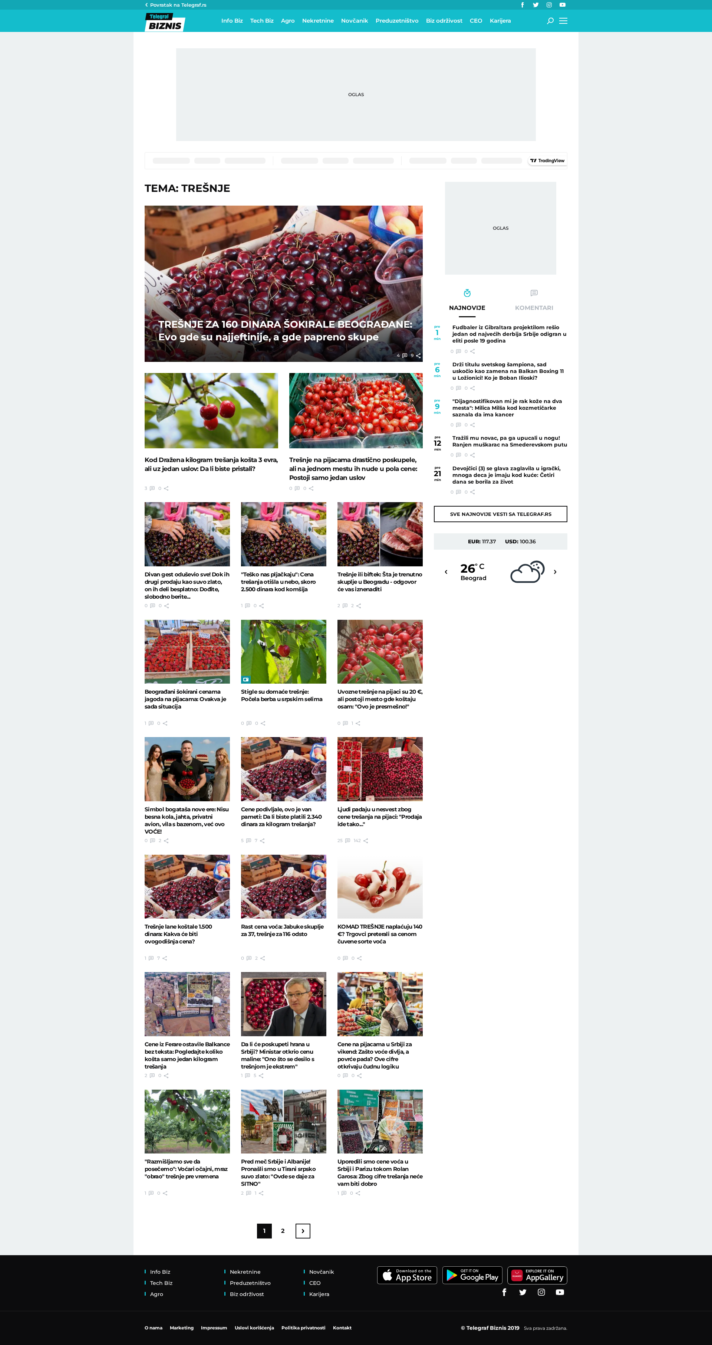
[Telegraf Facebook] (522, 5)
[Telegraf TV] (562, 5)
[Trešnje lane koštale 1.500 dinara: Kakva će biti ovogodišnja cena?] (187, 887)
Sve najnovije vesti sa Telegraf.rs (500, 514)
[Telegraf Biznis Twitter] (536, 5)
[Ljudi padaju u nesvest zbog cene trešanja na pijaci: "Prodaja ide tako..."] (380, 769)
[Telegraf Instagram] (549, 5)
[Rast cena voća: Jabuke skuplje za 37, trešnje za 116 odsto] (283, 887)
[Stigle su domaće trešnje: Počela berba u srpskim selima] (283, 652)
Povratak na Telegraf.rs (178, 5)
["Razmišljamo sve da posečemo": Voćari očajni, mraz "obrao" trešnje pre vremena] (187, 1121)
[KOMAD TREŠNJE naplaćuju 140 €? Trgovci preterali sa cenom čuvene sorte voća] (380, 887)
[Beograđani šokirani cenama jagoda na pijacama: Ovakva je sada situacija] (187, 652)
